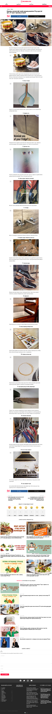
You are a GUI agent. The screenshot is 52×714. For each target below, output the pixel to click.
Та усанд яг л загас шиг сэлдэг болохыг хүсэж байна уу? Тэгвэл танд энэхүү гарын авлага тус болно (46, 702)
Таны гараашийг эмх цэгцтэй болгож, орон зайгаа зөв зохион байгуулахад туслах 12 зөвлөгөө (38, 537)
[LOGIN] (50, 6)
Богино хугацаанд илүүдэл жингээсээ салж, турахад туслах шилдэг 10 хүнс (32, 706)
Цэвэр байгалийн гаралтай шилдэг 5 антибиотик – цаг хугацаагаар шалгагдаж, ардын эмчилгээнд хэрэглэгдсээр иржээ (13, 556)
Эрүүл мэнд (7, 535)
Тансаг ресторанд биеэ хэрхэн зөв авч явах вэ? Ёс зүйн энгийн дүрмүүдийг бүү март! (38, 575)
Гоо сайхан (7, 687)
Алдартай (18, 4)
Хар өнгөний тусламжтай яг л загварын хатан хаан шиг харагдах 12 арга (35, 639)
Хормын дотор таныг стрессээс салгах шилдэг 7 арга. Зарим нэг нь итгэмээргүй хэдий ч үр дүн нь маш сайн (38, 556)
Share (2, 20)
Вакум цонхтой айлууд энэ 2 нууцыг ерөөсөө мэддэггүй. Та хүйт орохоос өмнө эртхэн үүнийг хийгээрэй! (46, 690)
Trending (44, 4)
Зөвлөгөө (33, 553)
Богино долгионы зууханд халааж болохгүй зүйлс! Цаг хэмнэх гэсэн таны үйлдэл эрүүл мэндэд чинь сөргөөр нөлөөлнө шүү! (35, 618)
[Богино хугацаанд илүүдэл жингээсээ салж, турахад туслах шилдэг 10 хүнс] (13, 567)
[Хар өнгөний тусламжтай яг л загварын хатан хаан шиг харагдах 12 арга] (10, 642)
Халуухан (31, 4)
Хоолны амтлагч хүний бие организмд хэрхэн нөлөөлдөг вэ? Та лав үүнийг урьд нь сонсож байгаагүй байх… (12, 537)
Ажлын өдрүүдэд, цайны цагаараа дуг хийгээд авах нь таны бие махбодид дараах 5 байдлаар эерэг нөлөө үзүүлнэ (33, 629)
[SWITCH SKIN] (49, 6)
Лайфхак (33, 535)
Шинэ (6, 4)
